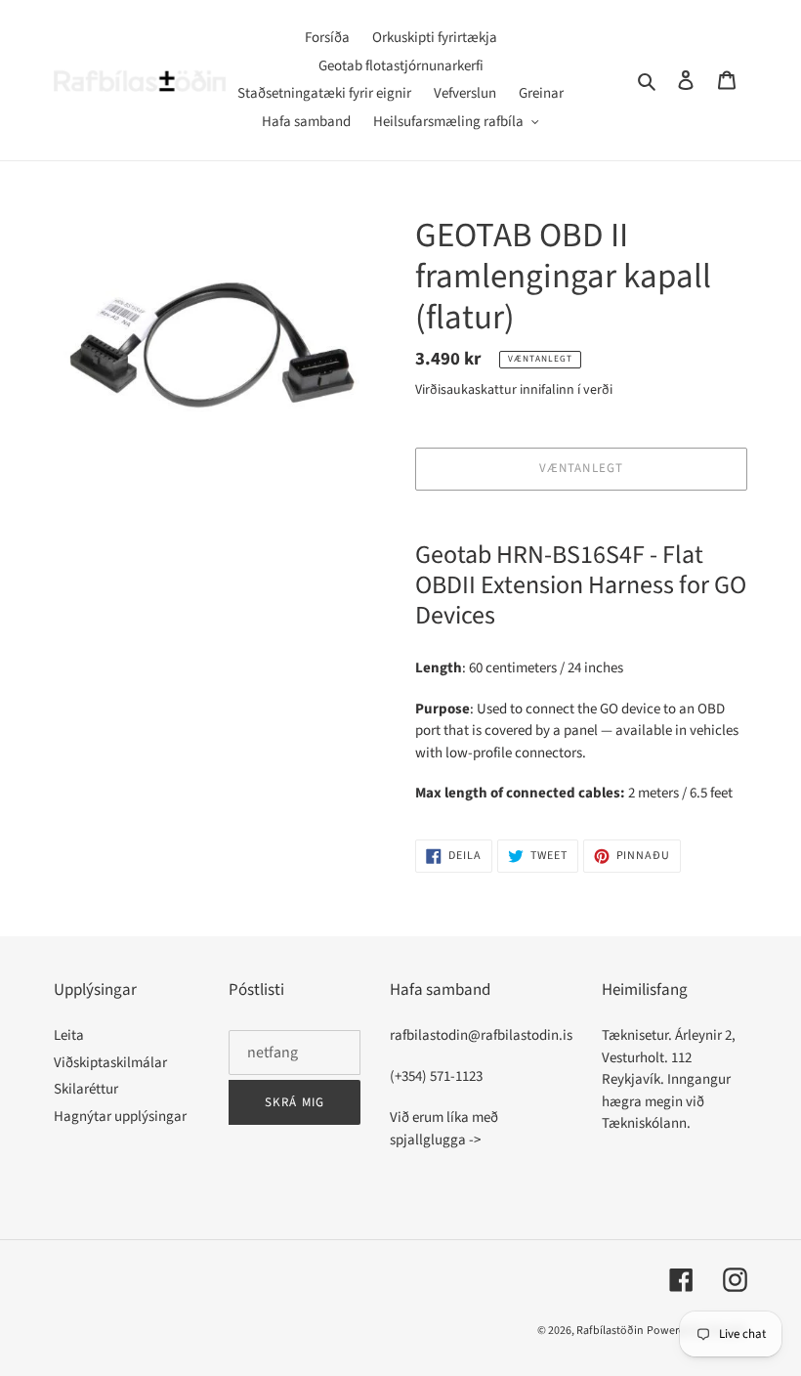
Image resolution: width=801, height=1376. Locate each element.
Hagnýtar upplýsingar (120, 1116)
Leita (69, 1035)
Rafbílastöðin (610, 1330)
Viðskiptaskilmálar (110, 1063)
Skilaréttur (86, 1089)
